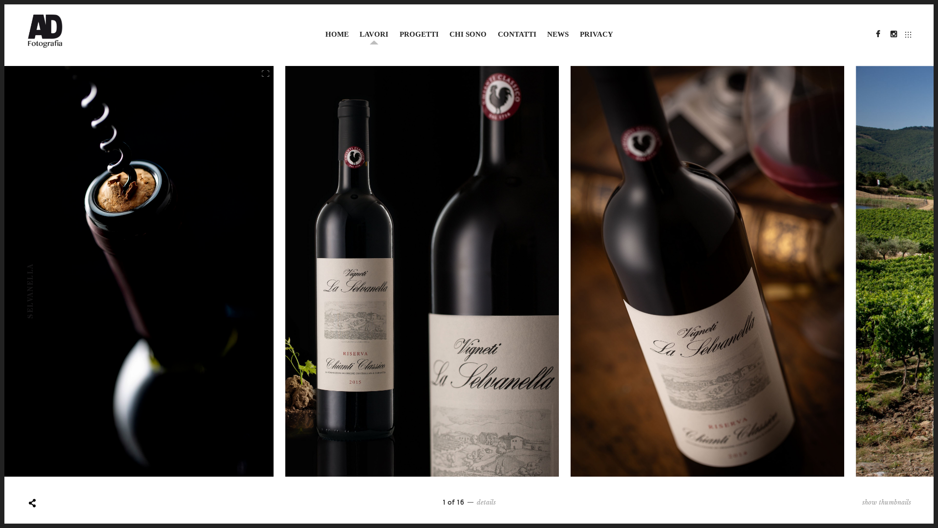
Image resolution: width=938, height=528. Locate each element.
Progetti (419, 34)
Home (337, 34)
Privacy (596, 34)
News (558, 34)
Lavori (374, 34)
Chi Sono (468, 34)
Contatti (517, 34)
